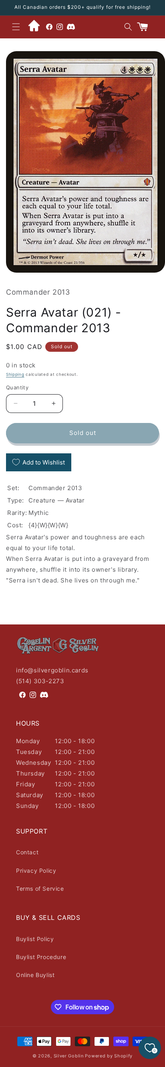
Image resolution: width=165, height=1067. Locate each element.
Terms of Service (40, 888)
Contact (27, 852)
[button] (16, 27)
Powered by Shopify (109, 1056)
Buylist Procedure (41, 956)
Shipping (15, 374)
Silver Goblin (69, 1056)
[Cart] (146, 27)
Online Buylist (35, 974)
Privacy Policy (36, 870)
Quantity (17, 387)
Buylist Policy (35, 938)
